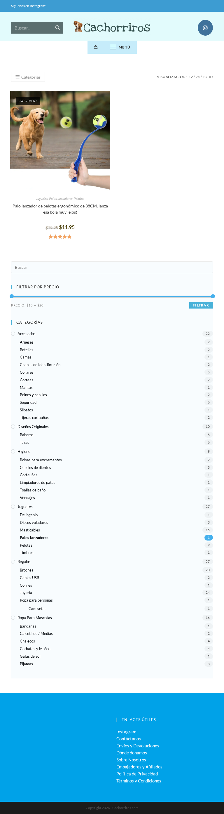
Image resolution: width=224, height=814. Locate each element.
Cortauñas (28, 474)
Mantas (26, 387)
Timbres (27, 552)
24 (198, 77)
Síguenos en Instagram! (28, 6)
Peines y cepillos (33, 394)
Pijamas (26, 663)
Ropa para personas (36, 600)
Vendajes (27, 497)
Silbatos (26, 410)
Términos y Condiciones (138, 780)
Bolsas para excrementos (41, 460)
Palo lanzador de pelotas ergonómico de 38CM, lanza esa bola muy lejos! (60, 208)
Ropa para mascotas (35, 617)
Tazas (24, 442)
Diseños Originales (33, 426)
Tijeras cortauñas (34, 417)
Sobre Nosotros (131, 759)
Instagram (126, 731)
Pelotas (79, 198)
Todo (208, 77)
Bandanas (28, 626)
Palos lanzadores (61, 198)
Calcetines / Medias (36, 633)
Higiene (24, 451)
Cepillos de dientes (35, 467)
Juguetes (42, 198)
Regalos (24, 561)
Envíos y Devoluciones (137, 745)
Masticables (30, 530)
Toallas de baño (33, 490)
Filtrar (201, 305)
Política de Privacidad (137, 773)
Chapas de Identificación (40, 364)
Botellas (26, 349)
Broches (26, 570)
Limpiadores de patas (37, 482)
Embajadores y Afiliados (139, 766)
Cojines (26, 585)
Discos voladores (34, 522)
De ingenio (29, 514)
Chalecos (27, 641)
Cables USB (29, 577)
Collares (27, 372)
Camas (26, 357)
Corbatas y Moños (35, 648)
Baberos (27, 434)
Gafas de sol (30, 656)
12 (191, 77)
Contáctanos (128, 738)
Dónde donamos (131, 752)
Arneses (27, 342)
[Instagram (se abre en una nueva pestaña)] (205, 28)
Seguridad (28, 402)
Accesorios (27, 333)
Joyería (26, 592)
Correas (26, 379)
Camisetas (37, 608)
